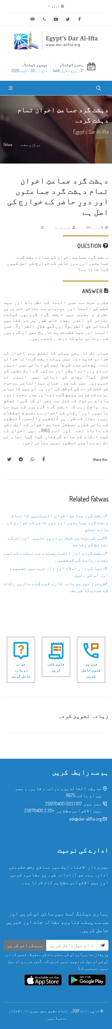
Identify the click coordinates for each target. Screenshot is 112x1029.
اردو (55, 6)
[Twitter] (68, 19)
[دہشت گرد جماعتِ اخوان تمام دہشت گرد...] (43, 459)
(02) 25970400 (59, 803)
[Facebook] (79, 19)
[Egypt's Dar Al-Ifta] (56, 40)
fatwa (7, 144)
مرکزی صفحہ (29, 144)
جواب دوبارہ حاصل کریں (21, 669)
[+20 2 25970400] (44, 19)
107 (79, 803)
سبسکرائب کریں (25, 945)
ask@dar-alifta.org (85, 819)
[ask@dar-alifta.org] (32, 19)
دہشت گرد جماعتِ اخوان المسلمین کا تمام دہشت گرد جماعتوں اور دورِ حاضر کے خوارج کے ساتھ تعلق (58, 522)
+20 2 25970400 (39, 810)
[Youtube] (56, 19)
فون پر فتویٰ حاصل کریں (91, 669)
